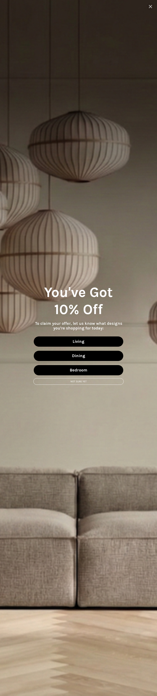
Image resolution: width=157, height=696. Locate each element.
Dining (78, 355)
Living (78, 341)
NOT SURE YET (79, 381)
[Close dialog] (150, 6)
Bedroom (78, 370)
